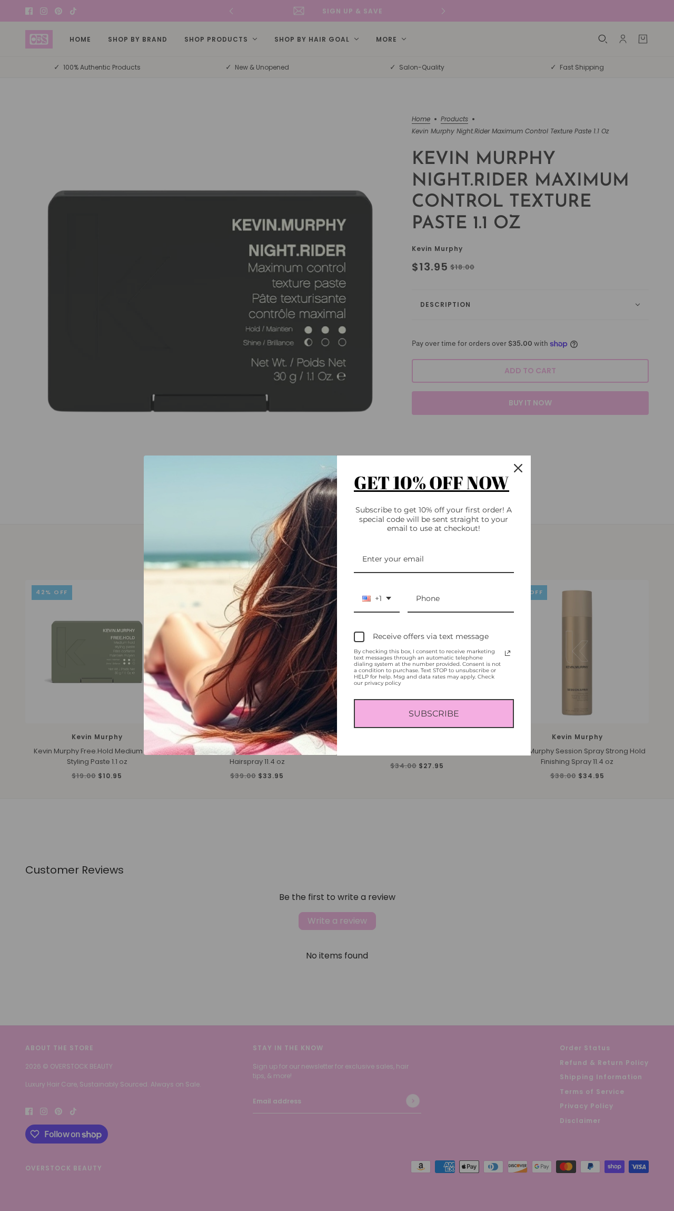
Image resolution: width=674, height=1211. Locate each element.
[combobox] (377, 599)
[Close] (518, 468)
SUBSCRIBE (434, 714)
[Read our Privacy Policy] (507, 653)
